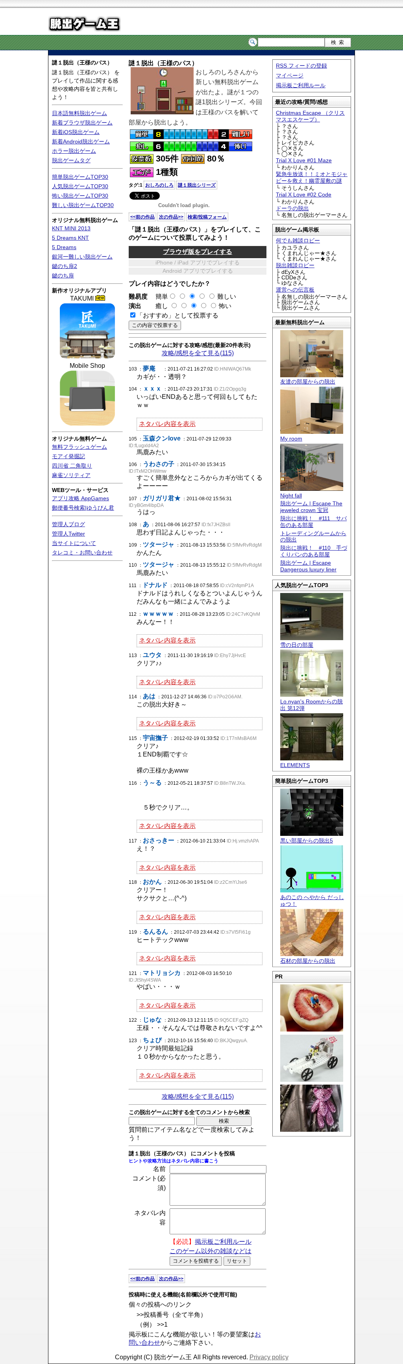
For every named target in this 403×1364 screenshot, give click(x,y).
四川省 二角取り (72, 466)
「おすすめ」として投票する (177, 315)
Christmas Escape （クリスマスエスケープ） (310, 116)
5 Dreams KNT (70, 238)
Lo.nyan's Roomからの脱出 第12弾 (311, 704)
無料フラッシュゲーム (79, 447)
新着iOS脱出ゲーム (76, 132)
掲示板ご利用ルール (300, 85)
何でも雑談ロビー (298, 240)
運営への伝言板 (295, 289)
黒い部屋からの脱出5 (306, 840)
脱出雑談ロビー (295, 265)
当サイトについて (74, 543)
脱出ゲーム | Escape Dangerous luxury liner (308, 566)
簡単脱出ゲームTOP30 (80, 177)
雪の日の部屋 (296, 645)
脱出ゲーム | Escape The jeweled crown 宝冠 (311, 506)
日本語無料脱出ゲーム (79, 113)
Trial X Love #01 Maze (304, 160)
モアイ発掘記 (68, 456)
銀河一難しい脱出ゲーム (82, 256)
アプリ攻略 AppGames (80, 498)
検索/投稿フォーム (207, 217)
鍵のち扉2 (64, 266)
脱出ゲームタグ (71, 160)
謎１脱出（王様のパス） (82, 62)
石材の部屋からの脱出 (307, 961)
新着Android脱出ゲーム (81, 141)
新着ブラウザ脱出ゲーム (82, 122)
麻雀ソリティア (71, 475)
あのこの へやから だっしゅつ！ (312, 900)
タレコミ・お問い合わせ (82, 552)
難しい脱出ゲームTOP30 (83, 205)
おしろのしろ (159, 185)
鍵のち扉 (63, 275)
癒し (158, 306)
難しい (226, 296)
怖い (225, 306)
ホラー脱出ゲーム (74, 151)
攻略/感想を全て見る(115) (198, 353)
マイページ (289, 75)
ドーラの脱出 (292, 208)
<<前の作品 (142, 217)
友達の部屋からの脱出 (307, 381)
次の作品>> (171, 217)
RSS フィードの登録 (301, 65)
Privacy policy (269, 1357)
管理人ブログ (68, 524)
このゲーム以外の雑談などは (210, 1251)
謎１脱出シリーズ (197, 185)
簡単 (158, 296)
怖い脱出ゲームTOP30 (80, 196)
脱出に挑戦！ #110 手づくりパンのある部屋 (313, 551)
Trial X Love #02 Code (303, 194)
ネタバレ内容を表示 (167, 423)
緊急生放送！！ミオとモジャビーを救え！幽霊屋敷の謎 (312, 177)
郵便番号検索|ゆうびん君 (83, 508)
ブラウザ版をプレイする (197, 251)
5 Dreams (64, 247)
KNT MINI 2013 (71, 228)
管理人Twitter (68, 534)
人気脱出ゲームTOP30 (80, 186)
